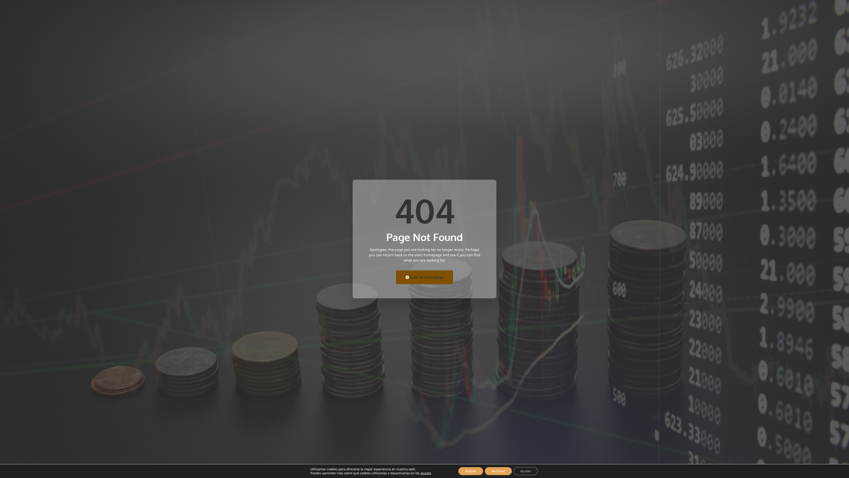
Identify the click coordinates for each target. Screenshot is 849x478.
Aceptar (470, 471)
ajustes (426, 473)
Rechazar (498, 471)
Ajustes (525, 471)
